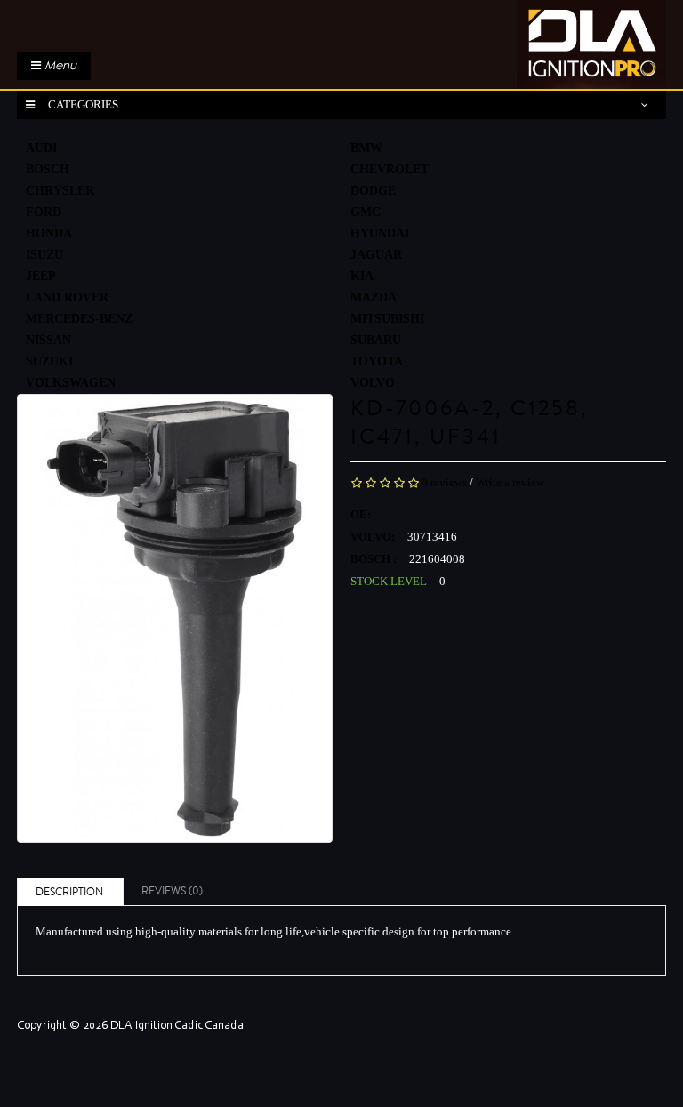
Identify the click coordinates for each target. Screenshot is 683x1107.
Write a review (510, 482)
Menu (58, 65)
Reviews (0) (172, 891)
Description (69, 892)
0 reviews (444, 482)
